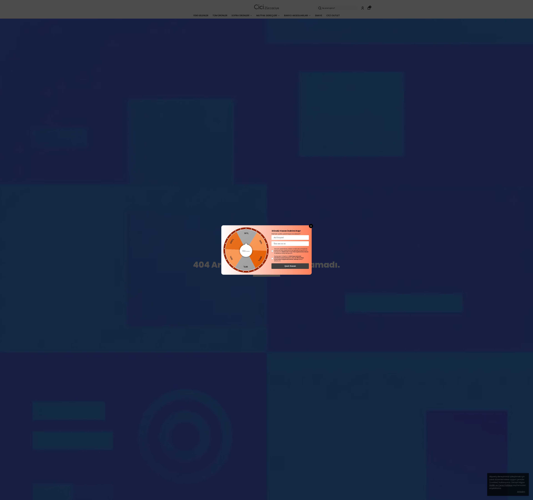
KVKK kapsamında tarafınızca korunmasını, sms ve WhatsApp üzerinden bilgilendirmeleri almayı (289, 257)
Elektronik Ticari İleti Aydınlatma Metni (295, 252)
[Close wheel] (311, 226)
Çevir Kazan (290, 266)
